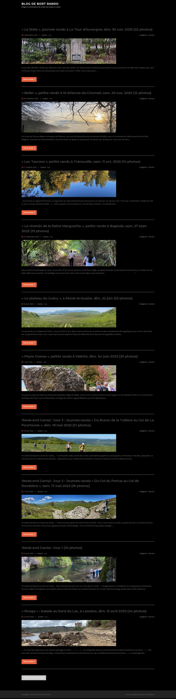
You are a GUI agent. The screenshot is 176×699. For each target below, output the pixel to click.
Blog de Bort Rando (40, 3)
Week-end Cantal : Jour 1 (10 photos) (52, 548)
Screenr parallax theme (133, 694)
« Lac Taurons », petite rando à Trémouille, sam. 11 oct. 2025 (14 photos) (81, 162)
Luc (50, 35)
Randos (151, 35)
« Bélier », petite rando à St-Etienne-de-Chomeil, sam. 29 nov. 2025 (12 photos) (86, 93)
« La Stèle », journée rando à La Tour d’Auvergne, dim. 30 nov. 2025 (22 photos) (87, 29)
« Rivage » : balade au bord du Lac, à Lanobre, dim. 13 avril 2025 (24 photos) (84, 611)
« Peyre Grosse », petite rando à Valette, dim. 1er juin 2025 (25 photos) (80, 356)
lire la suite (28, 79)
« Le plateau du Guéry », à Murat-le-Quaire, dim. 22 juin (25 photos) (77, 298)
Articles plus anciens (34, 678)
